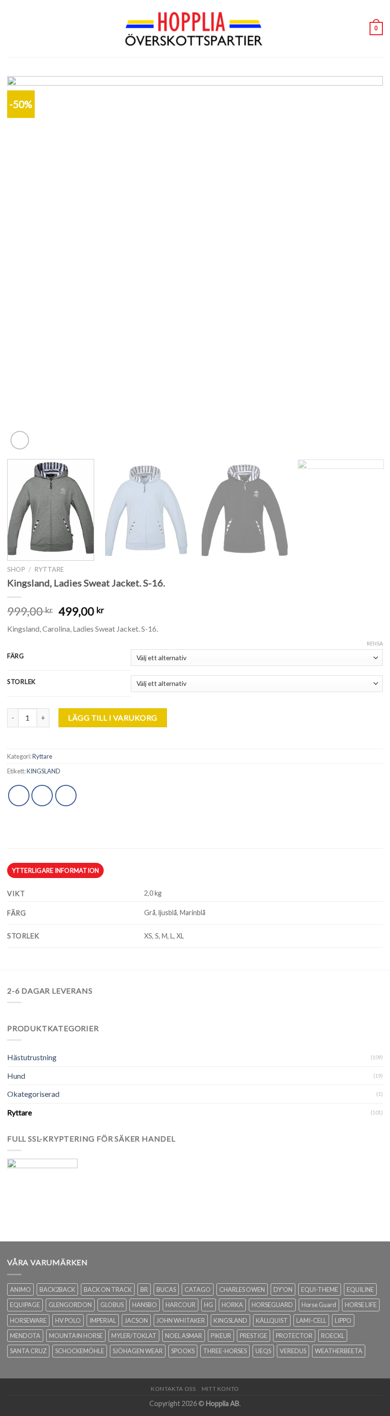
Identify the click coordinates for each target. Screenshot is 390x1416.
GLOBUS (112, 1305)
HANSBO (144, 1305)
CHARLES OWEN (242, 1289)
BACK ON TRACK (108, 1289)
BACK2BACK (57, 1289)
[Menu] (13, 28)
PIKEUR (221, 1335)
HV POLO (68, 1320)
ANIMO (20, 1289)
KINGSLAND (43, 771)
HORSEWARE (28, 1320)
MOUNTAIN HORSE (76, 1335)
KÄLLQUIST (272, 1320)
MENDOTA (25, 1335)
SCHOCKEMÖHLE (79, 1351)
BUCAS (166, 1289)
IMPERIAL (102, 1320)
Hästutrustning (32, 1057)
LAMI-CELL (311, 1320)
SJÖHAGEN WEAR (138, 1351)
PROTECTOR (294, 1335)
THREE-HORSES (225, 1351)
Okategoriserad (33, 1093)
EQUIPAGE (25, 1305)
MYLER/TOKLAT (133, 1335)
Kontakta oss (173, 1388)
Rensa (375, 643)
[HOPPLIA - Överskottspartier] (195, 28)
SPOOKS (183, 1351)
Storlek (21, 682)
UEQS (263, 1351)
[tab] (55, 870)
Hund (16, 1075)
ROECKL (332, 1335)
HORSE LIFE (361, 1305)
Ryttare (49, 569)
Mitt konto (220, 1388)
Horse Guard (319, 1305)
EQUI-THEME (319, 1289)
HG (208, 1305)
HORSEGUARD (272, 1305)
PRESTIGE (253, 1335)
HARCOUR (180, 1305)
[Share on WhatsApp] (18, 795)
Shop (16, 569)
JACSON (136, 1320)
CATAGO (198, 1289)
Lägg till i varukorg (112, 717)
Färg (15, 656)
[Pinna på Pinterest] (66, 795)
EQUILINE (360, 1289)
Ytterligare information (55, 870)
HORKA (232, 1305)
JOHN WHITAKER (180, 1320)
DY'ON (282, 1289)
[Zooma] (19, 440)
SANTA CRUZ (28, 1351)
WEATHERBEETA (338, 1351)
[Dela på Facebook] (42, 795)
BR (144, 1289)
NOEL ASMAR (183, 1335)
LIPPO (343, 1320)
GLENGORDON (70, 1305)
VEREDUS (293, 1351)
